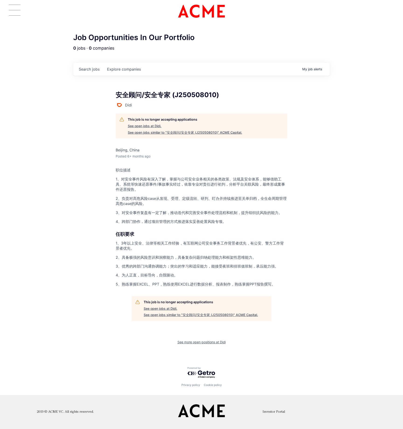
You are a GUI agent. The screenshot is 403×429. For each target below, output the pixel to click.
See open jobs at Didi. (144, 126)
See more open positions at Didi (201, 342)
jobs (89, 69)
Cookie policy (213, 385)
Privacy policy (190, 385)
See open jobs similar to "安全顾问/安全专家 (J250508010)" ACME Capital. (185, 132)
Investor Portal (274, 412)
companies (124, 69)
